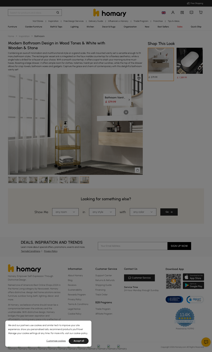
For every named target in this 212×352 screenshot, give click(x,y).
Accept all (79, 340)
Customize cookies (56, 340)
